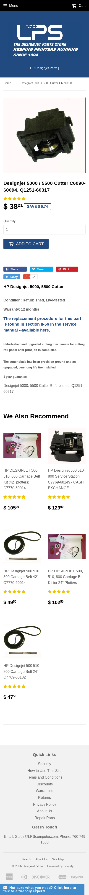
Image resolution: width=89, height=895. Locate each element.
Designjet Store (33, 866)
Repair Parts (44, 818)
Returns (44, 798)
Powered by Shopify (60, 866)
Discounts (45, 784)
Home (7, 83)
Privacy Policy (44, 804)
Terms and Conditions (44, 777)
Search (26, 859)
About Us (44, 811)
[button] (14, 199)
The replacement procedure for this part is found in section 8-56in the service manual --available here (42, 324)
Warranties (44, 791)
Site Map (58, 859)
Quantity (9, 221)
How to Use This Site (44, 771)
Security (44, 764)
